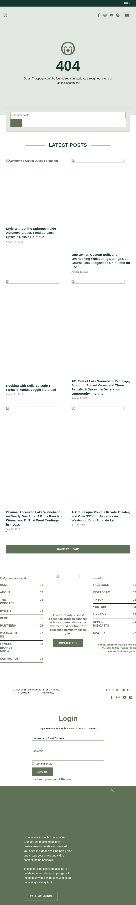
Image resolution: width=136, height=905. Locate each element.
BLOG (4, 618)
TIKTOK (98, 599)
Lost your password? (46, 779)
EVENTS (6, 610)
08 (41, 644)
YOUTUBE (100, 607)
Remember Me (43, 763)
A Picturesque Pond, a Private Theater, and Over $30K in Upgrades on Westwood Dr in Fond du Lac (101, 516)
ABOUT (5, 592)
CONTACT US (9, 658)
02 (41, 592)
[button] (127, 15)
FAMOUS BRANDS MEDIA (6, 648)
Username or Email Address (48, 738)
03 (41, 599)
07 (41, 632)
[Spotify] (118, 15)
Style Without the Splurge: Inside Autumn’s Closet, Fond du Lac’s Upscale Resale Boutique (31, 233)
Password (37, 751)
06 (41, 625)
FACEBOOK (101, 584)
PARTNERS (8, 625)
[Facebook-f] (98, 15)
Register (66, 779)
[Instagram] (105, 15)
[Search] (16, 123)
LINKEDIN (100, 614)
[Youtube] (111, 15)
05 (41, 618)
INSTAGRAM (101, 592)
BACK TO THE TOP (119, 690)
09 (41, 658)
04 (41, 610)
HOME (4, 584)
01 (41, 584)
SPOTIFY (99, 632)
